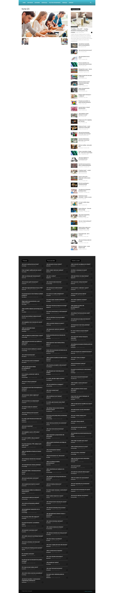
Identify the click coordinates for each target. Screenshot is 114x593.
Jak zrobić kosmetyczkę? (28, 354)
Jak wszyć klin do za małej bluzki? (30, 401)
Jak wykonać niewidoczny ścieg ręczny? (56, 533)
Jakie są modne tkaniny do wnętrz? (55, 323)
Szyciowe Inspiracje (74, 26)
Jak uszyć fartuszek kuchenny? (54, 568)
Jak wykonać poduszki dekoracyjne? (80, 471)
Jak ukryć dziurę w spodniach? (54, 538)
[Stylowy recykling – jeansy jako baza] (74, 146)
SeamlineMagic (24, 337)
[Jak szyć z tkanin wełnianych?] (74, 222)
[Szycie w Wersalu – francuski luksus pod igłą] (74, 210)
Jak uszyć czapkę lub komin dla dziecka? (56, 544)
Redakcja (64, 2)
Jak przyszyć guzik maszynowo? (30, 282)
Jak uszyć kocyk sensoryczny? (85, 50)
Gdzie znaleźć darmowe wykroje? (54, 270)
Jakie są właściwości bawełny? (54, 550)
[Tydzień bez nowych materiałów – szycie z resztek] (74, 197)
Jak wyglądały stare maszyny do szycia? (32, 322)
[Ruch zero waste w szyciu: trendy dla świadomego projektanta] (74, 83)
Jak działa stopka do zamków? (29, 406)
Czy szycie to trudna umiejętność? (55, 293)
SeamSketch (73, 265)
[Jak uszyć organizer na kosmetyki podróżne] (74, 159)
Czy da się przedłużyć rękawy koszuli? (31, 316)
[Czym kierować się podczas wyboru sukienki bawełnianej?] (74, 165)
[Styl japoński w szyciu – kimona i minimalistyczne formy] (74, 70)
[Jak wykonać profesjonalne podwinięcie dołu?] (74, 191)
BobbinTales (24, 555)
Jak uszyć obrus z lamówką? (78, 452)
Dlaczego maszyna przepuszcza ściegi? (56, 305)
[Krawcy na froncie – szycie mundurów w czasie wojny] (74, 128)
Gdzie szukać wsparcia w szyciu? (54, 495)
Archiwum (30, 2)
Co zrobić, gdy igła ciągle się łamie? (55, 378)
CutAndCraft (24, 283)
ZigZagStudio (24, 427)
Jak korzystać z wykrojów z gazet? (80, 287)
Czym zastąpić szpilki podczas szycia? (31, 270)
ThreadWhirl (24, 408)
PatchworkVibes (25, 377)
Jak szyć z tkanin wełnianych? (85, 221)
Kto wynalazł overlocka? (28, 553)
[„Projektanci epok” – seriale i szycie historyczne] (74, 172)
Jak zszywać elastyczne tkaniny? (54, 527)
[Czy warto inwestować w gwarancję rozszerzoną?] (74, 140)
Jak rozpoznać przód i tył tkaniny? (30, 360)
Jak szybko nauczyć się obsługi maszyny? (32, 536)
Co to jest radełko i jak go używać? (30, 438)
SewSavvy (23, 383)
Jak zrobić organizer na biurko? (79, 299)
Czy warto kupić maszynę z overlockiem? (56, 490)
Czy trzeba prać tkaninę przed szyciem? (32, 547)
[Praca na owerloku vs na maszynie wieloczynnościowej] (74, 64)
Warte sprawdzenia (88, 591)
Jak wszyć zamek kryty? (52, 390)
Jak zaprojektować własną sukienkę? (31, 464)
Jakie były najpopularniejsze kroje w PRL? (32, 287)
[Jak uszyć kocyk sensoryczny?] (74, 52)
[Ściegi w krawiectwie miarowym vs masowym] (74, 77)
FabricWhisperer (49, 366)
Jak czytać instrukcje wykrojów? (54, 521)
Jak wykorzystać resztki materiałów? (80, 409)
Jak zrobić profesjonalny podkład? (30, 503)
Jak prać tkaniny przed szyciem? (30, 412)
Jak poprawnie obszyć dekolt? (54, 264)
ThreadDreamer (49, 411)
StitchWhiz (24, 439)
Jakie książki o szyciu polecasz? (79, 382)
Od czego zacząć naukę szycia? (30, 567)
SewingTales (73, 32)
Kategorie (37, 2)
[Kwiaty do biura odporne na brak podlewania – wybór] (74, 229)
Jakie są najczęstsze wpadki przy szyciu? (81, 403)
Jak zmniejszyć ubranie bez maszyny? (31, 458)
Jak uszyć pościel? (76, 466)
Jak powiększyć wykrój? (52, 562)
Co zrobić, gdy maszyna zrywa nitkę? (55, 402)
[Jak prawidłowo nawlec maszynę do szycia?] (74, 115)
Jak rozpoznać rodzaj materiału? (79, 282)
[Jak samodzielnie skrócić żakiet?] (74, 58)
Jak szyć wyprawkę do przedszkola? (80, 483)
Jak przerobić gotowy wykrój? (78, 293)
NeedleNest (24, 454)
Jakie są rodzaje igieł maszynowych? (31, 276)
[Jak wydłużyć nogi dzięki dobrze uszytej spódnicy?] (74, 45)
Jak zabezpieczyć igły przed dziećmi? (80, 319)
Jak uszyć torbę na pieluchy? (29, 381)
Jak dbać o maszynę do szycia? (79, 270)
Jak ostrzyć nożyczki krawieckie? (79, 376)
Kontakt (71, 2)
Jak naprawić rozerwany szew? (30, 530)
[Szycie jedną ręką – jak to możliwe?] (74, 235)
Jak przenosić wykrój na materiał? (30, 497)
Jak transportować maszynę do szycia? (56, 501)
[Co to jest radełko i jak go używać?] (74, 204)
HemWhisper (24, 265)
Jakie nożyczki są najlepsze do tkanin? (81, 264)
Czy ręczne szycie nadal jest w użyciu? (31, 349)
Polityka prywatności (55, 2)
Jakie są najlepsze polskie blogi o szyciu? (32, 335)
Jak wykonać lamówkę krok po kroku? (56, 507)
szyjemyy (23, 473)
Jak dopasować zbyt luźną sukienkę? (80, 324)
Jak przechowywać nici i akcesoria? (55, 455)
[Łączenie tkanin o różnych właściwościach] (74, 109)
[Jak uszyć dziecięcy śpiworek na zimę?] (74, 241)
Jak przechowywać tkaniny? (53, 449)
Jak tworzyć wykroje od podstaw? (79, 495)
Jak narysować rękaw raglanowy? (30, 395)
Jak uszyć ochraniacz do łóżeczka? (31, 542)
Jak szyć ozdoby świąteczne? (78, 415)
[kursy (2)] (45, 36)
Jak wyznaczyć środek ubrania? (54, 287)
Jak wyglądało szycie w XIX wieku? (31, 432)
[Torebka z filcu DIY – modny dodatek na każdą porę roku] (81, 19)
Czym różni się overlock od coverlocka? (56, 423)
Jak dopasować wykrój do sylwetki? (55, 329)
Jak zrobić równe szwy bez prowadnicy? (32, 573)
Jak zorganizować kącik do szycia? (31, 484)
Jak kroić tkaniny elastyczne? (53, 484)
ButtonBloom (24, 297)
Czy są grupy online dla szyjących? (30, 516)
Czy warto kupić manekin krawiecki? (55, 299)
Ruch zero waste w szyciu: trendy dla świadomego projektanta (84, 83)
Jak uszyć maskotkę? (27, 426)
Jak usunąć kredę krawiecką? (53, 282)
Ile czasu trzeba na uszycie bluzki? (79, 330)
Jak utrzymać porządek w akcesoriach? (56, 365)
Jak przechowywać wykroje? (78, 363)
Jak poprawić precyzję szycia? (78, 427)
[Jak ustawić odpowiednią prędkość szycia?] (74, 216)
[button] (90, 2)
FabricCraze (24, 277)
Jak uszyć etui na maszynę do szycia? (80, 489)
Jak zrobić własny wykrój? (77, 421)
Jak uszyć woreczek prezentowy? (55, 428)
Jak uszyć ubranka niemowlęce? (54, 556)
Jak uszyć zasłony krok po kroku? (30, 264)
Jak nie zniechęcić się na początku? (55, 317)
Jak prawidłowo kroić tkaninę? (54, 396)
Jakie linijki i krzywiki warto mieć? (79, 440)
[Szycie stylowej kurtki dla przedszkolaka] (74, 90)
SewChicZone (24, 421)
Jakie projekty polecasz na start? (79, 446)
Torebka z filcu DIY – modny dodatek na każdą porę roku (79, 29)
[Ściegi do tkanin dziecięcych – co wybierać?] (74, 96)
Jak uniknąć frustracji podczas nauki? (80, 313)
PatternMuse (24, 271)
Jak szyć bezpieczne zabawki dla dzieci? (81, 351)
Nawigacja (44, 2)
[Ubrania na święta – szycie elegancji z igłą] (74, 248)
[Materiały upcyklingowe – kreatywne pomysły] (74, 185)
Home (24, 2)
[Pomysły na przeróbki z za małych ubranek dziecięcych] (74, 102)
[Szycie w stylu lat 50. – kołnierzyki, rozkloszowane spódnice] (74, 178)
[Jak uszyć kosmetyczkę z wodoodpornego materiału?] (74, 134)
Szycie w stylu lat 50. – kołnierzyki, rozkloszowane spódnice (84, 178)
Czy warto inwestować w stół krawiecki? (56, 311)
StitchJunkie (24, 447)
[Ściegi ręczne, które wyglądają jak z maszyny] (74, 121)
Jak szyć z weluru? (51, 276)
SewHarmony (73, 391)
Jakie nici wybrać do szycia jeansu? (80, 477)
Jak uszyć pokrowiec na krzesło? (30, 478)
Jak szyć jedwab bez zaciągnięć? (54, 384)
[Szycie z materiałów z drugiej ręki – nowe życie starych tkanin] (74, 153)
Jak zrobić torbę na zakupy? (78, 357)
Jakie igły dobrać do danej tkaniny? (80, 276)
